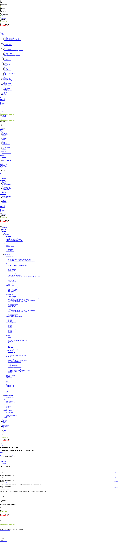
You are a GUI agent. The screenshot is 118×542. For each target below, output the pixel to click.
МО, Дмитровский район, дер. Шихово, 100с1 (7, 114)
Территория (2, 33)
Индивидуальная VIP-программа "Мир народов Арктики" (13, 80)
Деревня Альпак (3, 101)
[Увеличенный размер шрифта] (1, 3)
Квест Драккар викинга (8, 90)
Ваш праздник (2, 97)
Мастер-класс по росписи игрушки (9, 87)
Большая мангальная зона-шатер (9, 71)
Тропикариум (6, 65)
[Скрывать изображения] (0, 10)
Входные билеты (5, 138)
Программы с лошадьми (6, 88)
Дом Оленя (6, 69)
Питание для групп (7, 51)
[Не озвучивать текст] (0, 13)
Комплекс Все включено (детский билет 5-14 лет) (12, 39)
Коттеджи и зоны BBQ (4, 102)
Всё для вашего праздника (6, 57)
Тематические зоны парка (6, 132)
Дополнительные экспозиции (7, 62)
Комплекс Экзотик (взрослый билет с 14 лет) (11, 41)
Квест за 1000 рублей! (3, 541)
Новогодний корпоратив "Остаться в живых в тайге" (8, 482)
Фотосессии (4, 94)
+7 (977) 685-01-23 (3, 463)
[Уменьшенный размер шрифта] (0, 1)
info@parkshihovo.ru (3, 21)
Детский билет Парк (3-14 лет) (9, 37)
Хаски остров (2, 98)
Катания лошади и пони (8, 44)
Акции (1, 104)
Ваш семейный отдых (7, 60)
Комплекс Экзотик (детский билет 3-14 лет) (11, 42)
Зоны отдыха (4, 135)
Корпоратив (6, 59)
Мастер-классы (4, 84)
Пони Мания (6, 92)
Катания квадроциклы (7, 47)
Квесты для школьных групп (8, 49)
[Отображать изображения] (0, 9)
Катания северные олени (8, 45)
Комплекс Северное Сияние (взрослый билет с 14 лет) (12, 40)
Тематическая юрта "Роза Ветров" (9, 73)
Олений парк (2, 100)
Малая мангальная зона (7, 70)
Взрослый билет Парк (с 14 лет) (9, 36)
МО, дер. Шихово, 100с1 (5, 227)
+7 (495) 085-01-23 (3, 461)
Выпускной (6, 58)
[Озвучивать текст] (1, 12)
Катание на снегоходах (7, 46)
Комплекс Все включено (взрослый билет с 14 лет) (12, 38)
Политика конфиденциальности (5, 530)
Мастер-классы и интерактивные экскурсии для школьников (13, 50)
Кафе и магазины (3, 103)
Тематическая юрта (7, 72)
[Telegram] (2, 106)
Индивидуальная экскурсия (8, 61)
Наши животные (4, 133)
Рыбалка (3, 93)
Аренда (3, 66)
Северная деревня (7, 64)
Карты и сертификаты (5, 145)
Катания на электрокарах (8, 77)
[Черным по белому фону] (0, 5)
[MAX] (2, 107)
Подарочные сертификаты (8, 83)
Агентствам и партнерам (8, 53)
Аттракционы (4, 75)
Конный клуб (2, 99)
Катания (3, 43)
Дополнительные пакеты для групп (9, 52)
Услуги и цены (2, 34)
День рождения (4, 159)
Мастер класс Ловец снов (8, 85)
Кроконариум (6, 63)
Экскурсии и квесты (3, 96)
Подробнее (116, 472)
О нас (1, 32)
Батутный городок (7, 76)
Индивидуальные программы (7, 79)
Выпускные (6, 54)
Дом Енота (5, 68)
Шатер (5, 74)
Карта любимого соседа (8, 82)
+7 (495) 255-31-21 (3, 18)
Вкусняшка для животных (6, 78)
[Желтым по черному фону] (0, 6)
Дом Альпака (6, 67)
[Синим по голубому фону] (0, 7)
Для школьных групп (5, 48)
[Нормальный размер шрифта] (1, 2)
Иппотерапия (6, 89)
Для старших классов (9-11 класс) (9, 56)
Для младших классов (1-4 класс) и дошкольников (12, 55)
